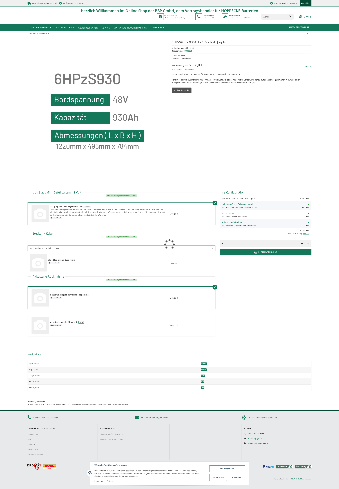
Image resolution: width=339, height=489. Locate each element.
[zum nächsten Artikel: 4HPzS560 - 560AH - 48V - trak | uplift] (308, 33)
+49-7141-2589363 (50, 417)
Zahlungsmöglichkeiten (112, 434)
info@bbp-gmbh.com (158, 417)
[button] (279, 3)
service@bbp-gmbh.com (266, 417)
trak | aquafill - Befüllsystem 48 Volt (238, 204)
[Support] (198, 16)
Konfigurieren (219, 477)
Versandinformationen (111, 439)
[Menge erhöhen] (302, 243)
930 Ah (203, 370)
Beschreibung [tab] (34, 354)
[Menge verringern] (222, 243)
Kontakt (293, 3)
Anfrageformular (299, 27)
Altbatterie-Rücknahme (232, 222)
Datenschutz (34, 434)
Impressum (33, 449)
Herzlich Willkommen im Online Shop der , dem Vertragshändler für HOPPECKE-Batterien (169, 10)
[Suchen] (291, 16)
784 (202, 387)
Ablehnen (236, 477)
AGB (29, 439)
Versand (190, 69)
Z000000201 (186, 51)
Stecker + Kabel (228, 213)
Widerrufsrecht (36, 454)
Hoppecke (307, 66)
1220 (202, 376)
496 (202, 381)
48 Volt (203, 364)
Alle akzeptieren (227, 469)
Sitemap (31, 444)
